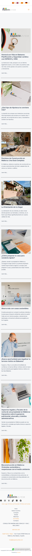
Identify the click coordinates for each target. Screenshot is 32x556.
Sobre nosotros (16, 510)
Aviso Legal (4, 504)
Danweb (18, 552)
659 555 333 (16, 529)
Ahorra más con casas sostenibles (14, 308)
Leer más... (4, 73)
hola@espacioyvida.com (16, 540)
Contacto (16, 520)
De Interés (16, 518)
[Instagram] (5, 501)
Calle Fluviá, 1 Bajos (7, 534)
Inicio (16, 508)
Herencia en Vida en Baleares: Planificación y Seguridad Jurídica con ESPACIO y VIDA (14, 57)
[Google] (21, 501)
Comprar (16, 512)
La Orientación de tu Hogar (12, 207)
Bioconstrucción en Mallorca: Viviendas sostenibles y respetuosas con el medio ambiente (15, 467)
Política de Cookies (25, 504)
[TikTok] (13, 501)
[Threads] (9, 501)
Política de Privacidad (14, 504)
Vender (16, 514)
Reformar (16, 516)
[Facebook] (1, 501)
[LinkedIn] (17, 501)
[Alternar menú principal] (28, 9)
